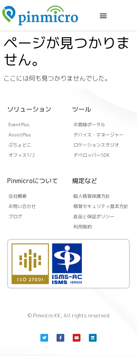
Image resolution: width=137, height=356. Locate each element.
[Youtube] (76, 338)
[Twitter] (44, 338)
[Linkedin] (93, 338)
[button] (103, 15)
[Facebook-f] (60, 338)
